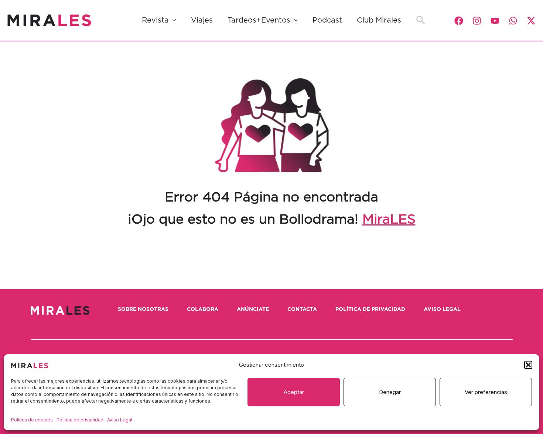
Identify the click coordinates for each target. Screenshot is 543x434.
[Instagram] (476, 20)
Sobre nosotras (143, 309)
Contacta (302, 309)
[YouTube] (495, 20)
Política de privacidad (80, 420)
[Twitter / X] (531, 20)
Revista (155, 20)
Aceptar (294, 392)
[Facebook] (458, 20)
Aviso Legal (119, 420)
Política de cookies (32, 420)
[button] (528, 365)
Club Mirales (379, 20)
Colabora (202, 309)
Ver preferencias (486, 392)
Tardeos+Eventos (259, 20)
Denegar (390, 392)
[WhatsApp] (513, 20)
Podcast (327, 20)
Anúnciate (253, 309)
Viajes (202, 20)
